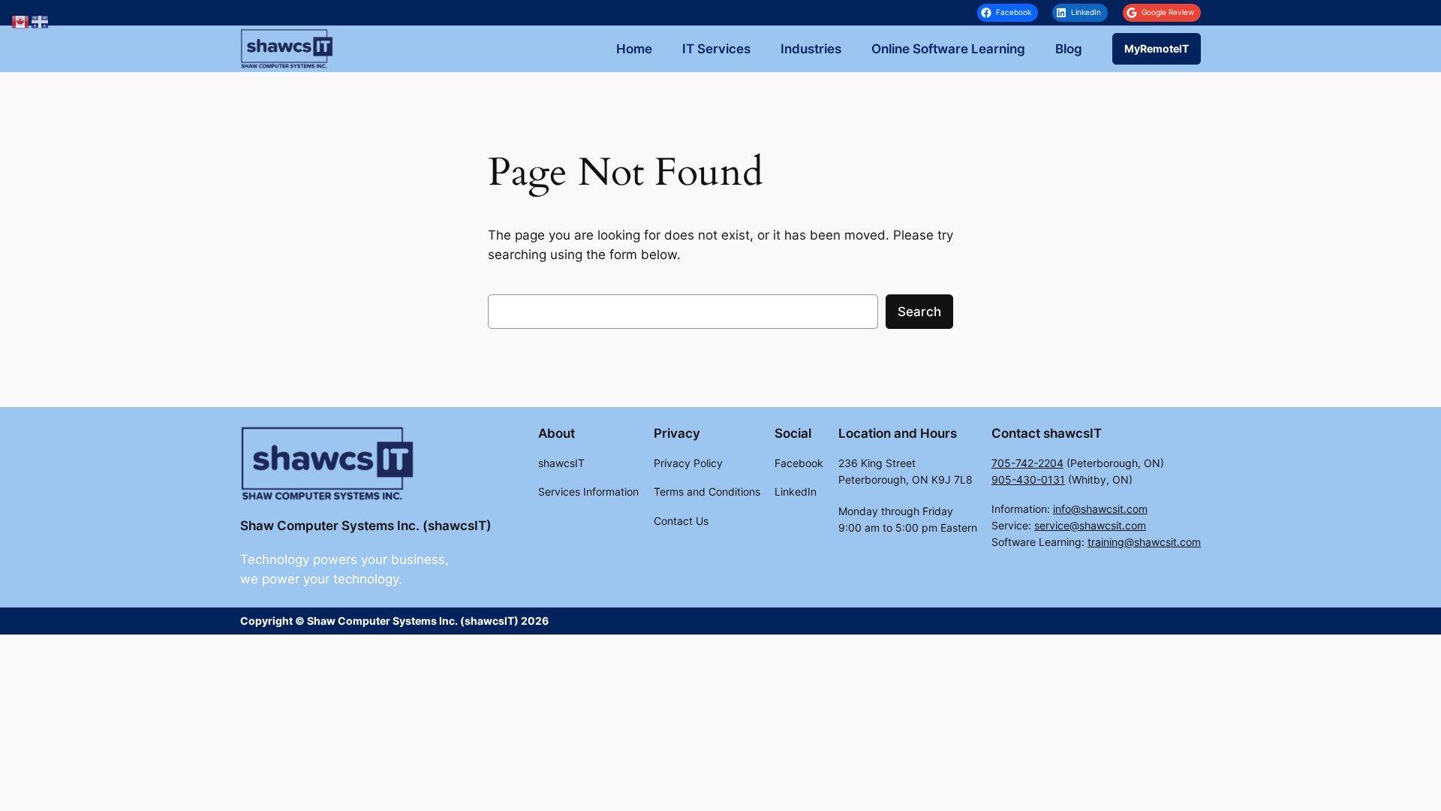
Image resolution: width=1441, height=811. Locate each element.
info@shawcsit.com (1100, 508)
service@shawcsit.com (1090, 525)
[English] (21, 21)
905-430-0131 (1028, 479)
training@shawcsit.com (1144, 541)
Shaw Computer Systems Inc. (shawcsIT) (366, 525)
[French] (40, 21)
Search (919, 311)
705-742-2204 (1027, 463)
